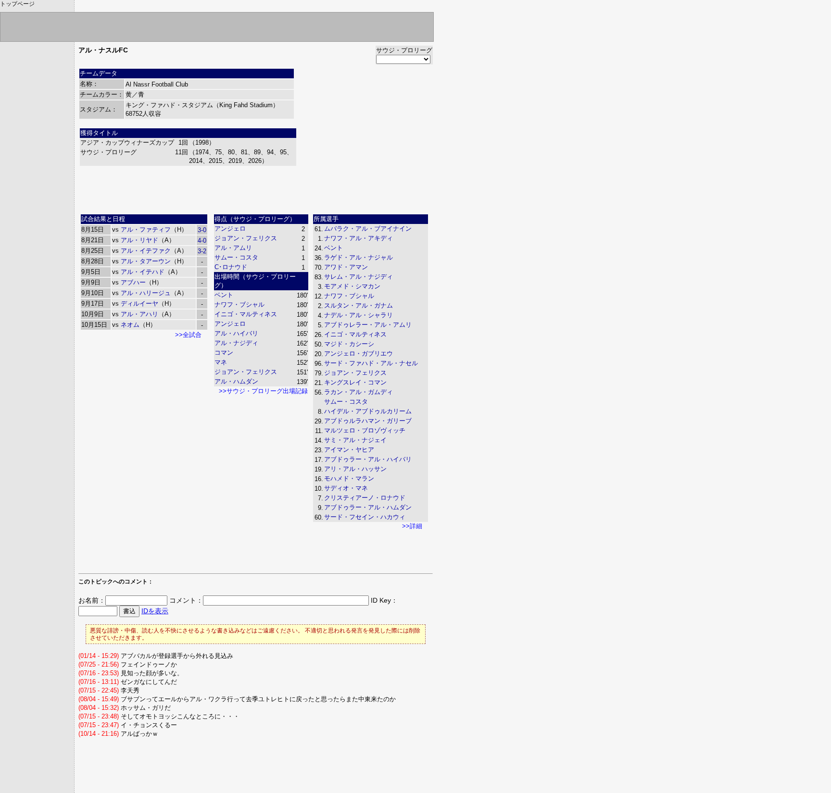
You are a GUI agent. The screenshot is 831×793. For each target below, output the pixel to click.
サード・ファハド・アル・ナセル (371, 363)
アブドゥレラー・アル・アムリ (368, 324)
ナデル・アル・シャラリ (358, 315)
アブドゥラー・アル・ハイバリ (368, 459)
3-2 (202, 251)
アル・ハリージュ (146, 293)
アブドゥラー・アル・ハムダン (368, 507)
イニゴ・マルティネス (245, 314)
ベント (223, 294)
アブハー (133, 282)
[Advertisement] (255, 188)
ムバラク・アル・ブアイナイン (368, 228)
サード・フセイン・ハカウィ (364, 516)
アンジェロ (230, 228)
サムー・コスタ (236, 257)
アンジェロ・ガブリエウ (358, 353)
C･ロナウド (230, 267)
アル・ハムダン (236, 381)
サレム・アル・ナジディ (358, 276)
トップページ (17, 3)
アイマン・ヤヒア (349, 449)
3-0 (202, 230)
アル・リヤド (139, 240)
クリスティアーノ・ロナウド (364, 497)
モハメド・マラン (349, 478)
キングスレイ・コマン (355, 382)
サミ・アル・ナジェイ (355, 440)
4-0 (202, 240)
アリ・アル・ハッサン (355, 468)
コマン (223, 352)
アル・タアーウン (146, 261)
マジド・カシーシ (349, 343)
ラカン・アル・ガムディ (358, 392)
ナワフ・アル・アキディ (358, 238)
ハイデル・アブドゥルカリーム (368, 411)
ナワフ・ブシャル (239, 304)
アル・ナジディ (236, 343)
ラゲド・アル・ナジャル (358, 257)
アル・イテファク (146, 250)
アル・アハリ (139, 314)
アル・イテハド (142, 271)
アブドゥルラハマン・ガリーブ (368, 420)
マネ (220, 362)
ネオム (130, 324)
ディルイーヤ (139, 303)
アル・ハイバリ (236, 333)
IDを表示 (154, 611)
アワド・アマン (346, 267)
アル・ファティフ (146, 229)
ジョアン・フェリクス (245, 238)
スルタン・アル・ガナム (358, 305)
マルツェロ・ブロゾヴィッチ (364, 430)
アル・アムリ (233, 247)
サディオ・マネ (346, 488)
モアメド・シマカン (352, 286)
